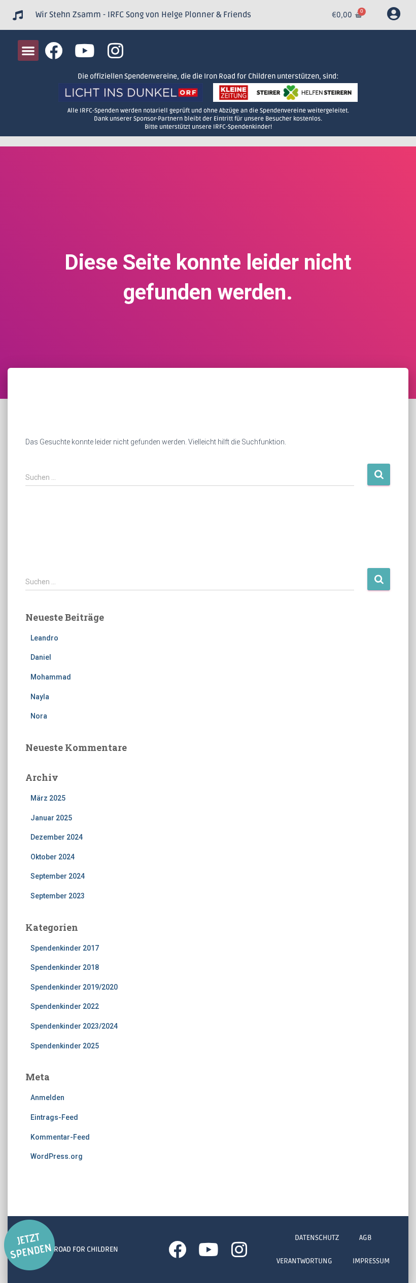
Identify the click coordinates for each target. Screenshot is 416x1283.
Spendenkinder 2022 (64, 1006)
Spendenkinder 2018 (64, 967)
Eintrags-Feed (54, 1117)
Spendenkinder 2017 (64, 948)
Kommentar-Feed (60, 1137)
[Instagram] (115, 50)
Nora (38, 716)
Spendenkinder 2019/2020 (74, 987)
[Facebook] (53, 50)
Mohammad (50, 677)
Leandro (44, 638)
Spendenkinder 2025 (64, 1046)
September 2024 (57, 876)
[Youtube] (84, 50)
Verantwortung (304, 1261)
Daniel (40, 657)
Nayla (39, 697)
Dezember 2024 (56, 837)
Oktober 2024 (52, 857)
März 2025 (47, 798)
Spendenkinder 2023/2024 (74, 1026)
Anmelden (47, 1097)
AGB (365, 1237)
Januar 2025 (51, 818)
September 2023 (57, 896)
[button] (28, 50)
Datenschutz (317, 1237)
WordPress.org (56, 1156)
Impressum (371, 1261)
